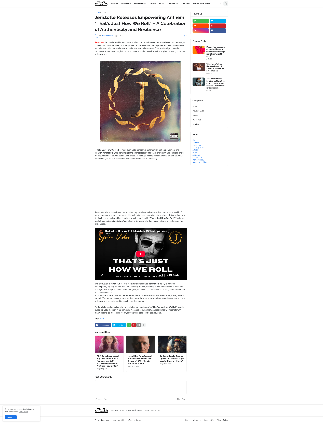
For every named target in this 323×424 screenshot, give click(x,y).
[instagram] (201, 30)
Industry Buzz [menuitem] (140, 4)
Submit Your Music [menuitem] (201, 4)
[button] (220, 3)
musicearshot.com (112, 420)
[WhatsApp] (129, 325)
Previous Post (101, 399)
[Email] (138, 325)
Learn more (23, 412)
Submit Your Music (200, 162)
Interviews (197, 120)
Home (97, 12)
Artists (195, 115)
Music (103, 12)
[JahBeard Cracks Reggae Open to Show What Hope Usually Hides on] (172, 344)
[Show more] (143, 325)
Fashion (196, 124)
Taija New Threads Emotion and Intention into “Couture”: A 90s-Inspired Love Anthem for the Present (215, 83)
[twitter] (218, 21)
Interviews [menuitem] (126, 4)
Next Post (181, 399)
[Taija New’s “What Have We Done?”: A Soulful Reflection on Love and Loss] (199, 67)
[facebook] (218, 30)
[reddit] (201, 25)
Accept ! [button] (10, 417)
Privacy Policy (198, 160)
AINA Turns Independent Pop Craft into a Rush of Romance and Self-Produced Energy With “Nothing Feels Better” (108, 361)
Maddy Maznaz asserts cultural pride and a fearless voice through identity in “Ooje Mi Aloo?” (215, 51)
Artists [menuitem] (153, 4)
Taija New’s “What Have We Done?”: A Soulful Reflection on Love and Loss (215, 67)
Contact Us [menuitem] (173, 4)
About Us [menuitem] (185, 4)
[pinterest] (218, 25)
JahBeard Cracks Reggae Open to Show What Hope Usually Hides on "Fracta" (172, 358)
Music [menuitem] (161, 4)
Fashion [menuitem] (114, 4)
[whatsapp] (201, 21)
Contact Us (197, 157)
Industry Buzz (198, 111)
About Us (196, 155)
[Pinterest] (133, 325)
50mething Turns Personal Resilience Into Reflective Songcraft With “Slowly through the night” (140, 360)
